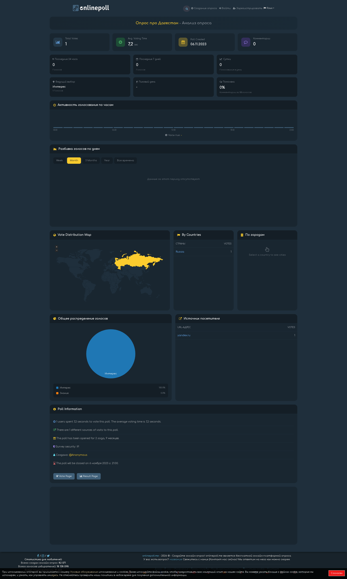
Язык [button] (269, 8)
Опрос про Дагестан (157, 23)
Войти (226, 8)
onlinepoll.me (150, 556)
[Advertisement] (173, 515)
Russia (180, 251)
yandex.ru (183, 335)
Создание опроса (205, 8)
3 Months (91, 160)
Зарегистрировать (249, 8)
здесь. (55, 575)
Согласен (336, 573)
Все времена (125, 160)
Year (107, 160)
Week (59, 160)
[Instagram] (43, 556)
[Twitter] (48, 556)
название (176, 559)
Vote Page (65, 476)
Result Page (90, 476)
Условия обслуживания (84, 572)
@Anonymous (78, 455)
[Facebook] (38, 556)
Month (74, 160)
